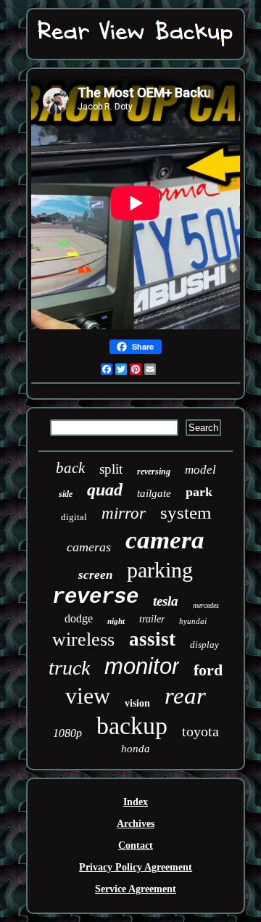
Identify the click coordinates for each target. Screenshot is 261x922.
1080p (67, 733)
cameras (89, 547)
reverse (95, 597)
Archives (135, 823)
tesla (165, 601)
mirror (124, 513)
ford (208, 670)
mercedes (206, 605)
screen (95, 575)
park (199, 492)
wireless (83, 639)
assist (152, 639)
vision (137, 703)
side (65, 494)
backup (131, 725)
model (200, 470)
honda (135, 748)
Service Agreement (135, 889)
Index (135, 802)
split (111, 469)
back (70, 468)
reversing (153, 471)
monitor (141, 666)
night (116, 621)
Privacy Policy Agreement (135, 867)
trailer (152, 619)
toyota (200, 731)
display (204, 644)
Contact (135, 845)
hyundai (193, 621)
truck (69, 667)
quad (105, 489)
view (87, 696)
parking (160, 570)
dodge (79, 618)
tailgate (154, 493)
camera (164, 540)
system (185, 512)
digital (74, 516)
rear (185, 696)
